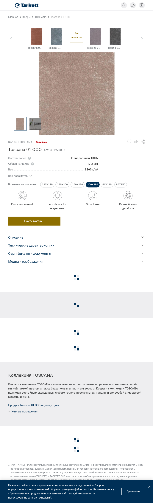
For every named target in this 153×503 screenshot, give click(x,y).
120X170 (47, 184)
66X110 (107, 184)
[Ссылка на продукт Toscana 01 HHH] (37, 36)
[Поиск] (124, 5)
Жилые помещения (25, 411)
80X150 (120, 184)
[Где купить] (133, 5)
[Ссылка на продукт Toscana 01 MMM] (115, 36)
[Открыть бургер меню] (10, 5)
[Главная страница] (26, 5)
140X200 (62, 184)
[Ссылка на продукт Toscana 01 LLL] (95, 36)
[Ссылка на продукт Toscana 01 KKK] (56, 36)
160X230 (77, 184)
